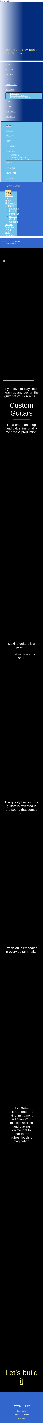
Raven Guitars (13, 186)
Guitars (9, 69)
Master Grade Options (21, 98)
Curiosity (10, 117)
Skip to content (5, 1)
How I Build (11, 112)
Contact (9, 101)
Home (8, 64)
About (8, 80)
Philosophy (11, 85)
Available (10, 107)
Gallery (9, 74)
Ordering (10, 90)
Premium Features (19, 96)
